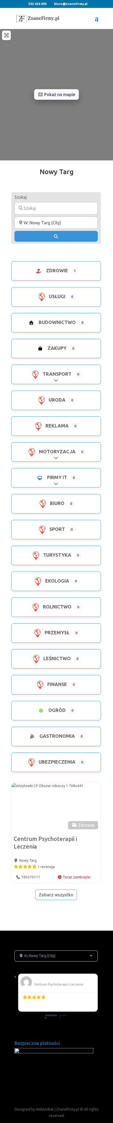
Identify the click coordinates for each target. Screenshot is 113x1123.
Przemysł (57, 632)
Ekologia (56, 580)
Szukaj (20, 197)
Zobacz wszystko (56, 894)
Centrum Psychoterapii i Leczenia (58, 984)
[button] (76, 877)
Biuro (56, 503)
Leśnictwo (56, 658)
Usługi (56, 296)
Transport (56, 374)
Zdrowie (56, 270)
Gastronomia (56, 736)
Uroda (56, 399)
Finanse (56, 684)
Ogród (56, 710)
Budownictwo (57, 322)
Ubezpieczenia (56, 761)
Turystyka (56, 555)
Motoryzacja (56, 451)
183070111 (30, 877)
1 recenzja (46, 867)
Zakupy (56, 348)
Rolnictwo (56, 606)
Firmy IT (56, 477)
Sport (56, 529)
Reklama (56, 425)
